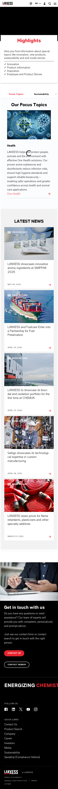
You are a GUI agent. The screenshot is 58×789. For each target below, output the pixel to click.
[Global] (31, 3)
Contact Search (17, 665)
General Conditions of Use (15, 780)
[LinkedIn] (13, 709)
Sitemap (7, 784)
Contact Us (14, 653)
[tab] (16, 94)
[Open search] (49, 3)
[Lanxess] (13, 773)
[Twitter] (21, 709)
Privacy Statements (12, 777)
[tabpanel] (29, 324)
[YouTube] (28, 709)
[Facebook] (6, 709)
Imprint (34, 780)
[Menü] (55, 3)
